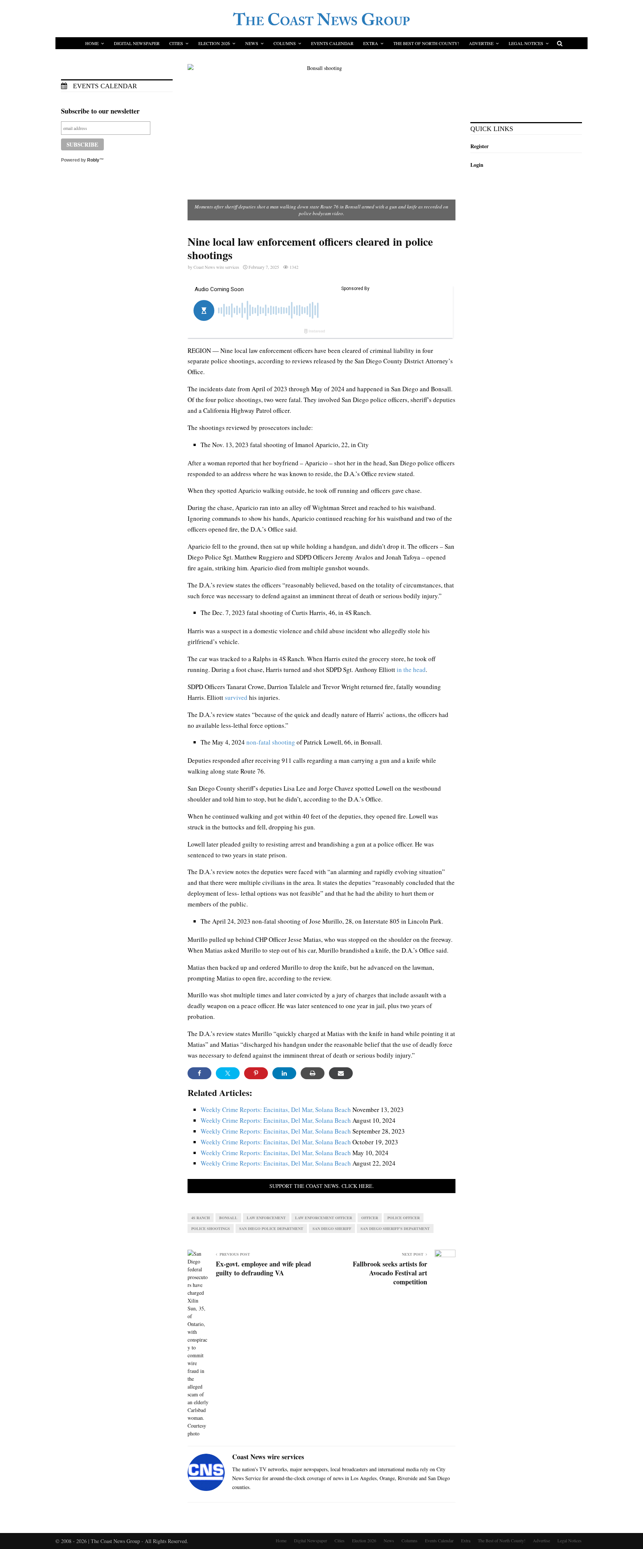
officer (369, 1217)
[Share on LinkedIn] (284, 1073)
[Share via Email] (341, 1073)
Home (92, 43)
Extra (370, 43)
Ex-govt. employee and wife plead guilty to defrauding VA (263, 1268)
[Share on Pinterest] (256, 1073)
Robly (93, 160)
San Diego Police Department (271, 1228)
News (251, 43)
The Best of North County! (426, 43)
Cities (176, 43)
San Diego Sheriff (332, 1228)
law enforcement (266, 1217)
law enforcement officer (323, 1217)
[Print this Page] (312, 1073)
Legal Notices (526, 43)
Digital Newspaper (137, 43)
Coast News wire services (216, 267)
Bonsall (228, 1217)
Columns (284, 43)
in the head (411, 669)
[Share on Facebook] (199, 1073)
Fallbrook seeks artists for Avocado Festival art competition (390, 1273)
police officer (403, 1217)
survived (236, 697)
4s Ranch (200, 1217)
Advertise (481, 43)
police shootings (210, 1228)
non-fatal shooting (270, 742)
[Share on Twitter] (228, 1073)
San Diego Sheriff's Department (395, 1228)
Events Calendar (332, 43)
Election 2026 (214, 43)
